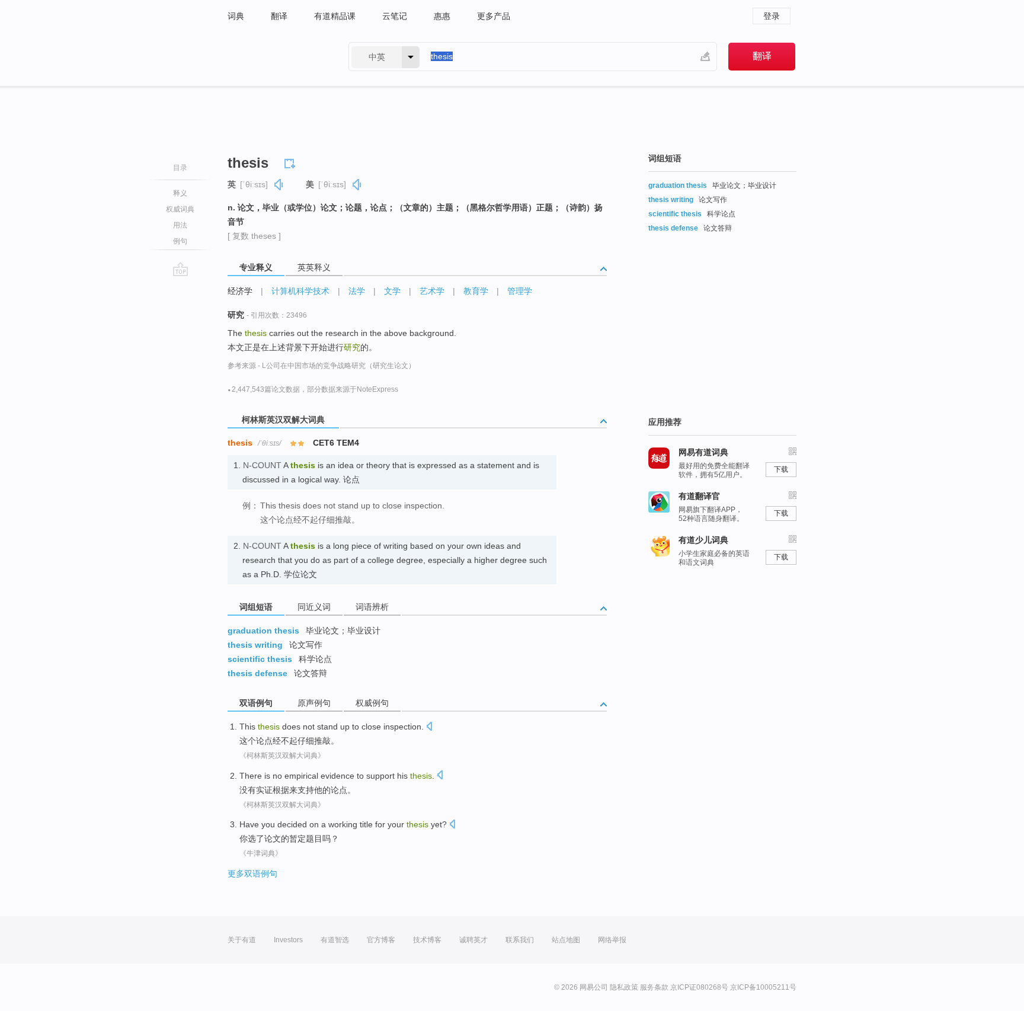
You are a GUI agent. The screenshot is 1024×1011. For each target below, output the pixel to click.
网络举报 (612, 940)
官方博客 (381, 940)
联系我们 (519, 940)
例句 (180, 241)
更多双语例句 (252, 873)
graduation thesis (263, 630)
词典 (236, 16)
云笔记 (394, 16)
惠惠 (442, 16)
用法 (180, 225)
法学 (356, 291)
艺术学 (432, 291)
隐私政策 (624, 987)
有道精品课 (335, 16)
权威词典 (180, 209)
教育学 (475, 291)
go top (180, 269)
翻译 (279, 16)
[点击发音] (429, 727)
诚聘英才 (473, 940)
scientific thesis (260, 659)
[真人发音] (279, 184)
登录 (771, 16)
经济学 (240, 291)
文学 (392, 291)
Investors (288, 940)
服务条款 (654, 987)
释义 (180, 193)
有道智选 (335, 940)
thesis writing (255, 645)
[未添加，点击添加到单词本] (291, 161)
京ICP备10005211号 (763, 987)
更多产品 (493, 16)
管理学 (519, 291)
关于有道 (242, 940)
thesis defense (257, 673)
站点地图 (566, 940)
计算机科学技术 (300, 291)
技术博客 (427, 940)
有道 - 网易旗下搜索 (276, 57)
